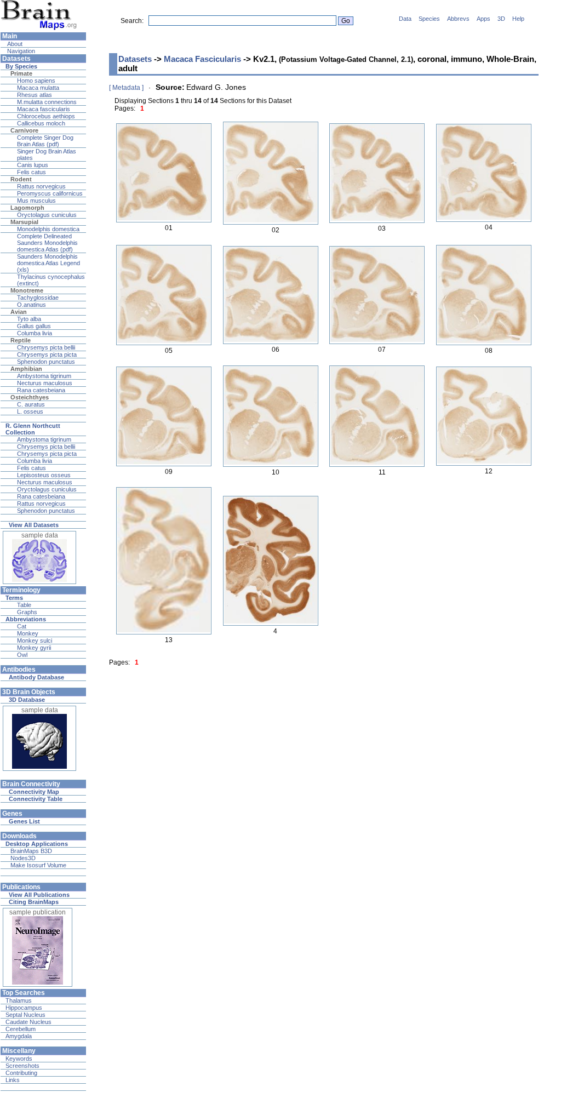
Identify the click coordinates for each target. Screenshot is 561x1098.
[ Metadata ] (126, 88)
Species (429, 18)
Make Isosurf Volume (38, 865)
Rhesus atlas (34, 95)
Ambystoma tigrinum (44, 376)
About (13, 44)
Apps (483, 18)
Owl (22, 654)
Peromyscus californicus (50, 193)
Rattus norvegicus (41, 186)
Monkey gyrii (34, 647)
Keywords (18, 1058)
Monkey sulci (34, 640)
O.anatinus (31, 304)
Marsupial (24, 222)
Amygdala (18, 1036)
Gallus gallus (34, 326)
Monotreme (26, 290)
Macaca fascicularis (43, 109)
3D (501, 18)
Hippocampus (23, 1007)
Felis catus (31, 172)
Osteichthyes (29, 397)
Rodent (21, 179)
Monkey (27, 633)
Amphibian (26, 368)
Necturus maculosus (44, 383)
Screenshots (22, 1065)
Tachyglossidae (38, 297)
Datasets (135, 59)
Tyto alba (29, 319)
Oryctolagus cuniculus (47, 214)
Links (12, 1080)
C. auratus (31, 404)
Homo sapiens (36, 80)
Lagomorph (27, 207)
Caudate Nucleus (28, 1022)
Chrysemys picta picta (47, 354)
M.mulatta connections (47, 102)
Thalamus (18, 1000)
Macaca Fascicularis (202, 59)
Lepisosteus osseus (44, 475)
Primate (21, 73)
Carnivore (24, 130)
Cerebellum (20, 1029)
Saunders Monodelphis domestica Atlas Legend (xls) (48, 263)
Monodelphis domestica (48, 229)
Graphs (27, 612)
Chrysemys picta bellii (46, 347)
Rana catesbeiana (41, 390)
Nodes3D (23, 858)
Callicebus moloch (41, 123)
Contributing (21, 1073)
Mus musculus (36, 200)
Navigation (20, 51)
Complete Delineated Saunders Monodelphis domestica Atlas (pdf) (47, 243)
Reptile (20, 340)
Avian (18, 311)
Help (518, 18)
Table (24, 605)
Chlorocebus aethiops (46, 116)
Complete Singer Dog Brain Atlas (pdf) (45, 140)
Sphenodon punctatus (46, 361)
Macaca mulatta (38, 87)
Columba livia (34, 333)
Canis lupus (32, 165)
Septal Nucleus (25, 1014)
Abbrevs (458, 18)
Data (405, 18)
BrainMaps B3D (31, 851)
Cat (21, 626)
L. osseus (30, 411)
